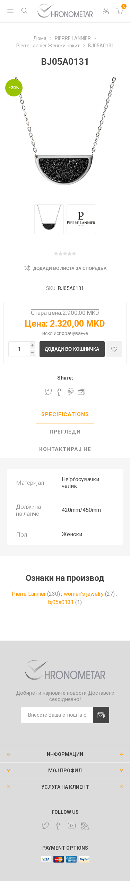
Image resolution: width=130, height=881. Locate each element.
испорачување (71, 333)
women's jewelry (84, 594)
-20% (14, 87)
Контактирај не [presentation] (65, 449)
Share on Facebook (59, 392)
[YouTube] (71, 825)
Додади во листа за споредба (70, 268)
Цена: (36, 324)
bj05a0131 (61, 602)
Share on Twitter (48, 392)
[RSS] (84, 825)
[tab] (65, 414)
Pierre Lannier (29, 594)
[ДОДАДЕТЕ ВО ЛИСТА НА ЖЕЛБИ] (114, 349)
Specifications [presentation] (65, 414)
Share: (65, 378)
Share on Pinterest (70, 392)
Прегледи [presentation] (65, 432)
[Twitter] (45, 825)
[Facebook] (58, 825)
